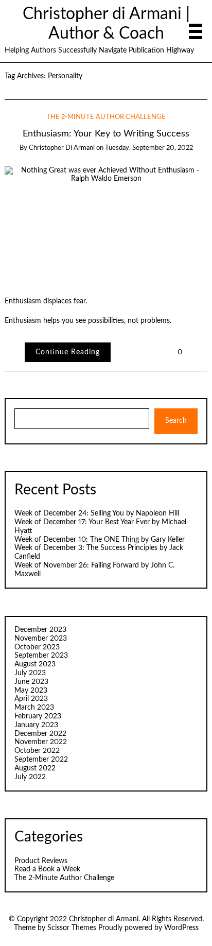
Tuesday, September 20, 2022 (149, 148)
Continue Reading (68, 352)
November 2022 (40, 742)
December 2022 (40, 733)
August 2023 (35, 664)
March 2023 (34, 707)
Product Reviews (40, 861)
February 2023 (37, 716)
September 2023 (41, 655)
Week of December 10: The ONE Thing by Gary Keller (99, 539)
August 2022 (35, 768)
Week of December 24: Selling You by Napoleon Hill (96, 513)
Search (176, 420)
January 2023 (36, 725)
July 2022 (30, 777)
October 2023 (37, 647)
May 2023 (30, 690)
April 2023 (31, 698)
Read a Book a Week (47, 869)
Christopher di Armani (62, 148)
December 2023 (40, 629)
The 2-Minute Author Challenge (106, 117)
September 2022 (41, 759)
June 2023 (31, 681)
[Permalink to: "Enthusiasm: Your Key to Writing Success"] (106, 223)
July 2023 (30, 673)
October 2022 (37, 750)
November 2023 (40, 638)
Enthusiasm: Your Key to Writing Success (106, 133)
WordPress (181, 928)
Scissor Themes (71, 928)
